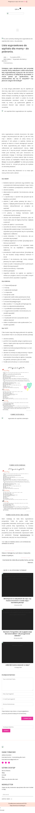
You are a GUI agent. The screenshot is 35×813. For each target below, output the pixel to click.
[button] (32, 9)
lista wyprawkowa (25, 542)
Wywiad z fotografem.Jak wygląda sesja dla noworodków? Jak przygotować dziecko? (17, 634)
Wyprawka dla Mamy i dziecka (14, 60)
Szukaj (6, 730)
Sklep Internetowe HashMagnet (17, 805)
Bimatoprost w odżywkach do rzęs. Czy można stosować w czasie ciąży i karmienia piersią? (17, 601)
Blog (3, 777)
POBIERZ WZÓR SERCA (17, 414)
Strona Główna (6, 771)
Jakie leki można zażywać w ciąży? (17, 665)
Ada (5, 57)
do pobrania (11, 542)
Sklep (3, 773)
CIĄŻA (6, 542)
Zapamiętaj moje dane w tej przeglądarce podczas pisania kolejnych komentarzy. (15, 712)
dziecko (17, 542)
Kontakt (4, 775)
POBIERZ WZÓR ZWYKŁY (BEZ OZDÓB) (17, 515)
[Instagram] (9, 763)
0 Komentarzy (8, 63)
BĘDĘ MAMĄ (7, 59)
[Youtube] (6, 763)
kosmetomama (25, 535)
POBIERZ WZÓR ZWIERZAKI (17, 465)
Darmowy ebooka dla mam (10, 779)
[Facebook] (3, 763)
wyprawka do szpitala (8, 543)
